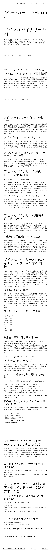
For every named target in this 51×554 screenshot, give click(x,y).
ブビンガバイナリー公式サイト (16, 99)
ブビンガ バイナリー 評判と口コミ (39, 3)
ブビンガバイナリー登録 (10, 474)
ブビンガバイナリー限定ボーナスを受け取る (20, 55)
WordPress (45, 548)
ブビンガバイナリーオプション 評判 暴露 (14, 3)
